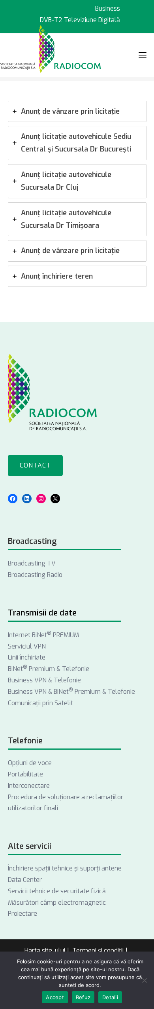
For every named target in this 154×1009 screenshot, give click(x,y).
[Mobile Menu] (142, 55)
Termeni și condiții (98, 950)
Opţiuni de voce (30, 763)
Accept (55, 997)
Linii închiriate (26, 657)
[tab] (77, 111)
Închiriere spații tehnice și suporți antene (65, 868)
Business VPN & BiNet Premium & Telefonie (71, 691)
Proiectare (22, 913)
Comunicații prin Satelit (40, 703)
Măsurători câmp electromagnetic (57, 902)
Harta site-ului (44, 950)
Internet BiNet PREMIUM (43, 635)
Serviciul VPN (27, 646)
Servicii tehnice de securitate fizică (57, 891)
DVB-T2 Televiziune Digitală (80, 20)
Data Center (25, 880)
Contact (35, 465)
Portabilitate (25, 774)
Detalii (110, 997)
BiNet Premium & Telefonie (48, 669)
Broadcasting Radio (35, 575)
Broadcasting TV (32, 563)
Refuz (83, 997)
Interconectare (29, 786)
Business (107, 8)
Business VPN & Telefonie (44, 680)
